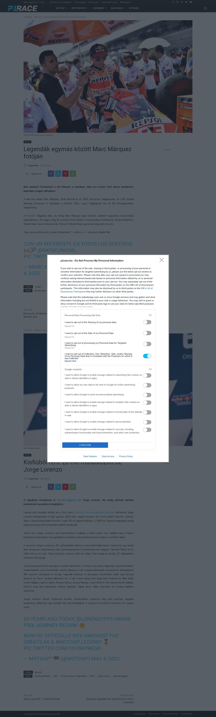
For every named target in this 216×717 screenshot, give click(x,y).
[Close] (163, 261)
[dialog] (108, 358)
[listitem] (108, 315)
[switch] (147, 322)
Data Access (108, 456)
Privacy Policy (126, 456)
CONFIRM (85, 445)
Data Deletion (90, 456)
